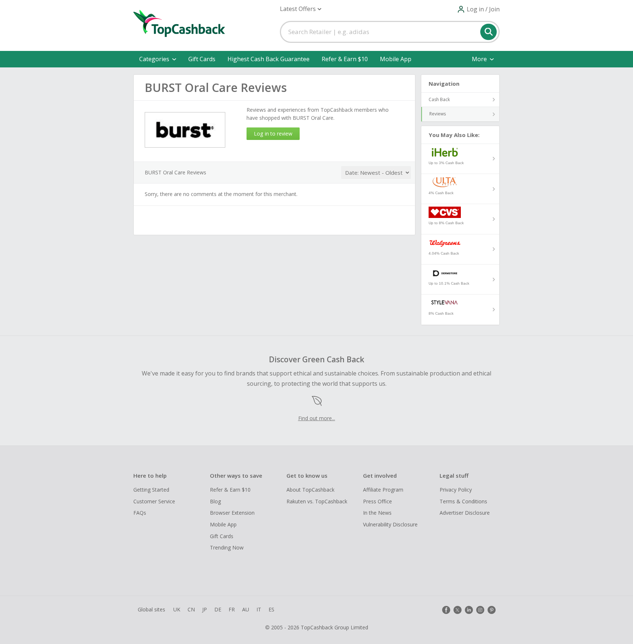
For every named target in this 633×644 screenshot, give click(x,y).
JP (204, 609)
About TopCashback (310, 489)
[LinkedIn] (469, 610)
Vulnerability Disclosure (390, 524)
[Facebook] (446, 610)
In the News (377, 512)
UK (176, 609)
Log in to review (273, 133)
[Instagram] (480, 610)
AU (245, 609)
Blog (215, 501)
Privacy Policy (456, 489)
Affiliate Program (383, 489)
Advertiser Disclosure (465, 512)
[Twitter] (458, 610)
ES (271, 609)
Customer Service (154, 501)
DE (217, 609)
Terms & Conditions (463, 501)
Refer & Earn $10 (345, 59)
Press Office (377, 501)
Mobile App (395, 59)
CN (191, 609)
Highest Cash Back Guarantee (268, 59)
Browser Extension (232, 512)
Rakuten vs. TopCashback (316, 501)
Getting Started (151, 489)
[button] (300, 9)
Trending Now (227, 547)
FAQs (139, 512)
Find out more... (316, 418)
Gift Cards (201, 59)
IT (258, 609)
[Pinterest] (492, 610)
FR (232, 609)
